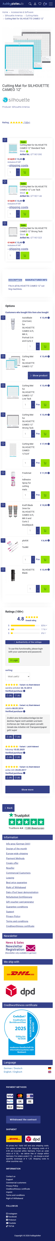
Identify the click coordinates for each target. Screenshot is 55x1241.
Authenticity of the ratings (28, 642)
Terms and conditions (17, 921)
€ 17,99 (43, 444)
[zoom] (27, 52)
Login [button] (15, 660)
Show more (28, 789)
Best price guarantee (16, 882)
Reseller (10, 868)
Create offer (12, 863)
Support (10, 911)
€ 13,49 (43, 318)
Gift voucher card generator (20, 902)
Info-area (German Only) (18, 843)
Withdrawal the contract (23, 1119)
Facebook (12, 1217)
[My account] (35, 4)
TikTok (11, 1226)
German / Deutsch (13, 1068)
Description (15, 280)
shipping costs (18, 165)
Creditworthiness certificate (20, 926)
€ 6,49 (44, 540)
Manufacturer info (36, 280)
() (10, 695)
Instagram (12, 1213)
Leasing (10, 877)
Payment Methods (15, 858)
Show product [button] (40, 375)
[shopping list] (40, 3)
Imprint (9, 1192)
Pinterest (12, 1220)
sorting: (9, 670)
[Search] (30, 3)
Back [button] (10, 808)
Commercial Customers (18, 873)
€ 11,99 (43, 473)
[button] (4, 140)
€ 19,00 (43, 505)
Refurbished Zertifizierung (19, 897)
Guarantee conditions (17, 906)
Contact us (10, 1176)
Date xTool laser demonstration (22, 892)
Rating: (5, 122)
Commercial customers (16, 1183)
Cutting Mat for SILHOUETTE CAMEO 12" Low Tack (28, 392)
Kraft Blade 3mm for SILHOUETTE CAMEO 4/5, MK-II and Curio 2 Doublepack (28, 515)
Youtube (12, 1223)
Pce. (38, 404)
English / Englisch (13, 1071)
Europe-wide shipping (17, 853)
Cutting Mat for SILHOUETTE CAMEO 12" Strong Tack (28, 421)
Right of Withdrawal (16, 887)
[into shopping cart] (24, 172)
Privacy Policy (13, 916)
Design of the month (16, 848)
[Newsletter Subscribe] (27, 947)
